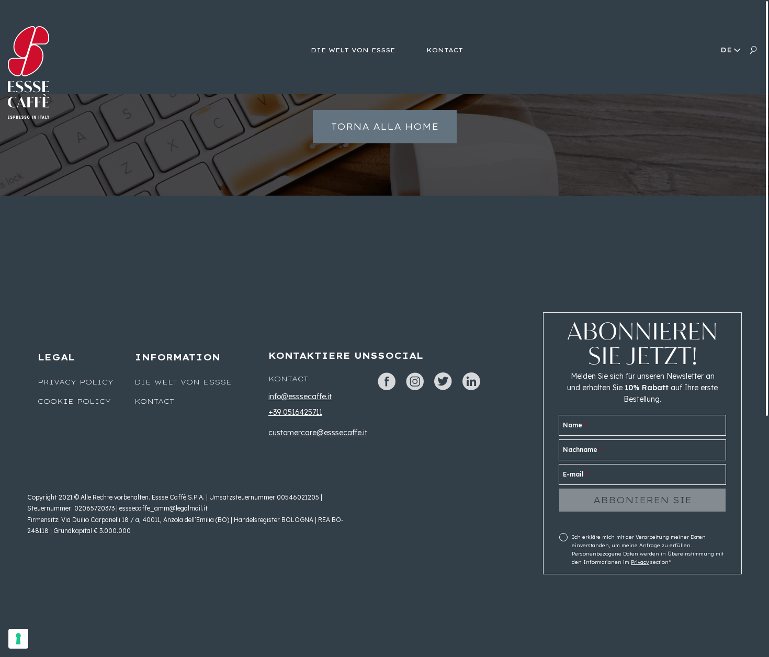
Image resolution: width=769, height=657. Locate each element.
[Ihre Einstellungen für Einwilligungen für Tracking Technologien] (18, 639)
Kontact (154, 401)
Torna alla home (384, 126)
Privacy (640, 562)
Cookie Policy (74, 401)
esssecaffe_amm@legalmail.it (163, 508)
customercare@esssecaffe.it (317, 432)
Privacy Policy (76, 382)
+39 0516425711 (295, 412)
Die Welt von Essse (183, 382)
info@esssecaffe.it (300, 396)
